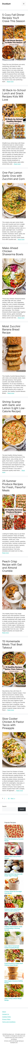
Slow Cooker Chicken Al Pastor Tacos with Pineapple (13, 723)
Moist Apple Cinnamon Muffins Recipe (13, 981)
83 (9, 798)
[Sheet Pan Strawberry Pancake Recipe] (14, 831)
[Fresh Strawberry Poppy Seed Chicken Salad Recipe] (14, 955)
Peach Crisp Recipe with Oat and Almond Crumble (12, 566)
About (4, 1011)
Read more (10, 81)
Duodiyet (6, 4)
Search (4, 806)
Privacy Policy (6, 1019)
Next (13, 798)
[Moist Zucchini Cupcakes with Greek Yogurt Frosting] (14, 866)
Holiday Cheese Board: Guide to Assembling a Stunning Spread (13, 928)
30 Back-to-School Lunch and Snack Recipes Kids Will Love (14, 95)
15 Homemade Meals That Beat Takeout (12, 644)
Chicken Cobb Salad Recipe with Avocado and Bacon (12, 910)
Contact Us (5, 1014)
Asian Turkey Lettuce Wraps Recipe (13, 999)
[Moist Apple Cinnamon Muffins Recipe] (14, 973)
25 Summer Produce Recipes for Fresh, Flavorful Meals (13, 485)
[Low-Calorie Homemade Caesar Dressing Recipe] (14, 938)
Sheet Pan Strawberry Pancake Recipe (13, 839)
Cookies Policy (6, 1017)
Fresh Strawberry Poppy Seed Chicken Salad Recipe (13, 964)
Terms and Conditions (8, 1022)
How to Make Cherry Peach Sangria (12, 857)
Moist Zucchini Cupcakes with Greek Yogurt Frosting (13, 875)
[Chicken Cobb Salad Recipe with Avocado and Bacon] (14, 901)
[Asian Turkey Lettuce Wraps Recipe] (14, 990)
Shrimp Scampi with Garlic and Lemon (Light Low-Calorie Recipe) (13, 406)
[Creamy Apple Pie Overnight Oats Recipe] (14, 883)
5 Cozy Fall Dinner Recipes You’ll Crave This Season (13, 18)
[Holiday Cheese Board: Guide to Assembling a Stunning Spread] (14, 918)
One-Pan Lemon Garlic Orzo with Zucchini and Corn (13, 175)
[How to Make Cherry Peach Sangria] (14, 848)
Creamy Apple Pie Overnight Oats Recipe (13, 892)
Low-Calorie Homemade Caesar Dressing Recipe (11, 946)
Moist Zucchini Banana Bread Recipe (11, 329)
